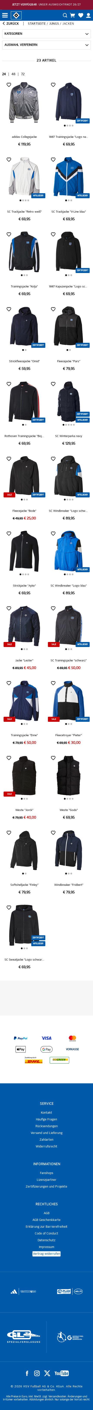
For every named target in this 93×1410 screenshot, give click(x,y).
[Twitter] (47, 1373)
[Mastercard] (72, 1038)
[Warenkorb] (72, 15)
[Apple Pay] (20, 1049)
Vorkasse (72, 1049)
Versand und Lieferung (47, 1133)
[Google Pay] (46, 1049)
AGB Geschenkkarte (46, 1220)
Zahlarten (46, 1139)
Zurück (12, 23)
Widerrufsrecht (46, 1146)
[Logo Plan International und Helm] (62, 1293)
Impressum (46, 1247)
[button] (65, 125)
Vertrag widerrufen (46, 1253)
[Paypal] (20, 1038)
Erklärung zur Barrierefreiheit (46, 1226)
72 (23, 74)
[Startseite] (16, 15)
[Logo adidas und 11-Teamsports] (14, 1293)
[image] (24, 114)
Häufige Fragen (46, 1119)
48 (13, 74)
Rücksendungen (46, 1126)
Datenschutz (46, 1240)
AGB (47, 1213)
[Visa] (46, 1038)
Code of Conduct (46, 1233)
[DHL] (33, 1060)
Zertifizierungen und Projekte (46, 1186)
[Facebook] (27, 1373)
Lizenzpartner (46, 1179)
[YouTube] (62, 1373)
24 (4, 74)
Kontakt (46, 1112)
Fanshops (46, 1173)
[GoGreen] (59, 1060)
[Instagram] (37, 1373)
